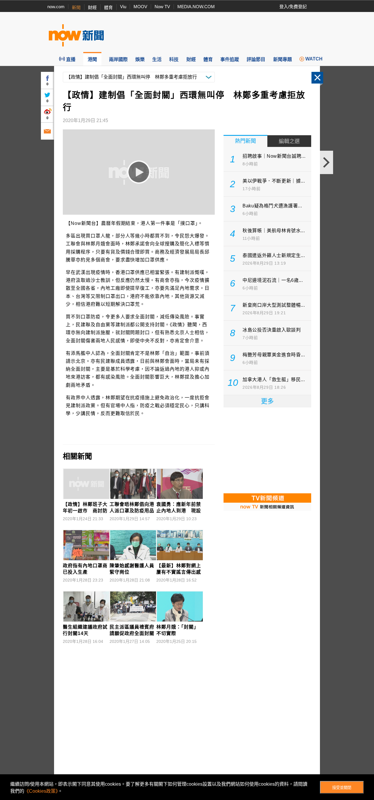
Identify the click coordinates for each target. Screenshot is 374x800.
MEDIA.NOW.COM (196, 6)
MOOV (140, 6)
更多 (267, 401)
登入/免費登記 (293, 6)
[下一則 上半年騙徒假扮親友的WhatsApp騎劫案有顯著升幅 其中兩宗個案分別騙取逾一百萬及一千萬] (326, 162)
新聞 (76, 7)
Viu (123, 6)
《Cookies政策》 (41, 791)
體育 (108, 7)
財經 (92, 7)
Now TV (162, 6)
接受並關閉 (341, 787)
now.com (56, 6)
